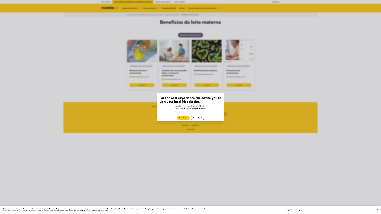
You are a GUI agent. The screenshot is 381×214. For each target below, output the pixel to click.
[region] (190, 210)
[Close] (378, 210)
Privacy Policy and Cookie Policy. (99, 210)
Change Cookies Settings (293, 210)
